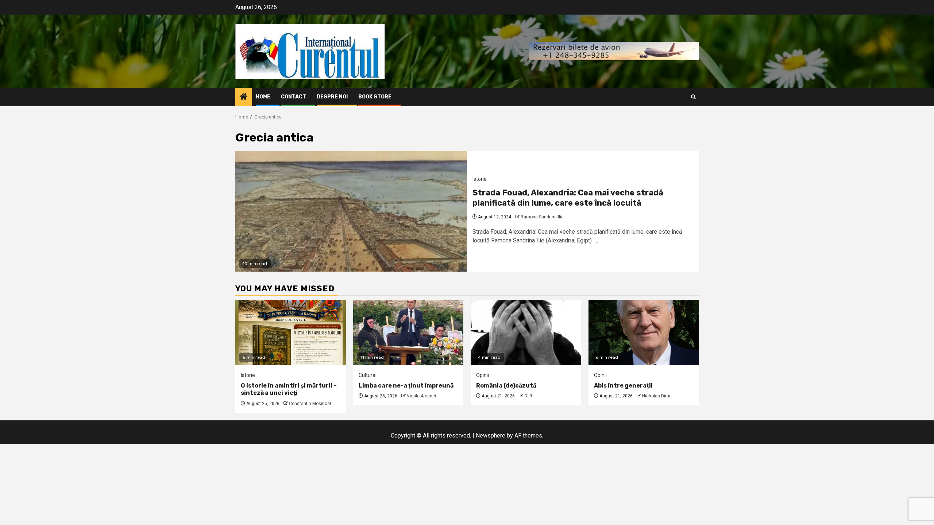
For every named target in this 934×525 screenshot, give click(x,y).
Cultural (368, 375)
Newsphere (490, 435)
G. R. (528, 395)
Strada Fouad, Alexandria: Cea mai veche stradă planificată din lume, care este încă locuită (567, 198)
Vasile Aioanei (421, 395)
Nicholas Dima (657, 395)
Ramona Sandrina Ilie (542, 216)
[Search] (693, 97)
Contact (293, 97)
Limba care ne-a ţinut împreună (406, 385)
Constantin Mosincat (310, 403)
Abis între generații (623, 385)
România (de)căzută (506, 385)
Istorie (479, 179)
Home (263, 97)
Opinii (482, 375)
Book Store (374, 97)
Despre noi (332, 97)
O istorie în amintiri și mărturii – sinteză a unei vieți (289, 389)
